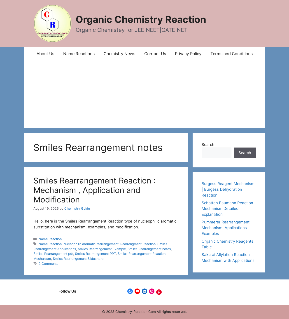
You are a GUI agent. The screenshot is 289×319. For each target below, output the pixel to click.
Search (208, 144)
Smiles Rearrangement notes (149, 249)
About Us (45, 53)
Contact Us (155, 53)
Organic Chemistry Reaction (141, 19)
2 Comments (48, 263)
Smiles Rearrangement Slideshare (78, 258)
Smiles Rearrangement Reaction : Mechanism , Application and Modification (94, 190)
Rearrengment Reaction (138, 244)
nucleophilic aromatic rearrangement (91, 244)
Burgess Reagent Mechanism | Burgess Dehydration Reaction (228, 189)
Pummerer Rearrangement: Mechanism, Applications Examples (226, 228)
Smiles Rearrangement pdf (53, 254)
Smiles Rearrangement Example (102, 249)
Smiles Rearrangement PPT (95, 254)
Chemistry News (119, 53)
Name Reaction (50, 239)
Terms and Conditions (231, 53)
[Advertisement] (144, 94)
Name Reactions (79, 53)
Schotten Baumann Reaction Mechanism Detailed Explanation (227, 209)
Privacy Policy (188, 53)
